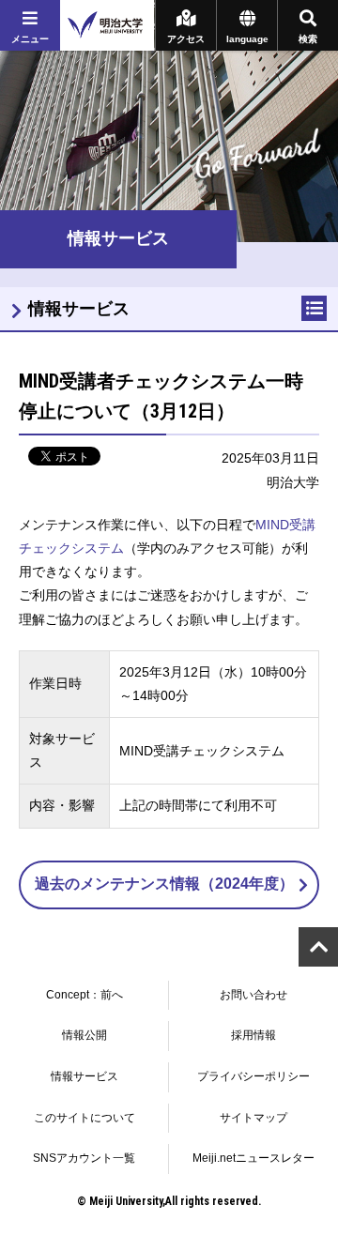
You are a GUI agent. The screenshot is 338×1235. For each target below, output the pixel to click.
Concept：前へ (84, 994)
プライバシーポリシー (253, 1076)
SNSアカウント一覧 (84, 1158)
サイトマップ (253, 1117)
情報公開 (84, 1035)
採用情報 (253, 1035)
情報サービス (79, 308)
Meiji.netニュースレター (253, 1158)
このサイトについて (84, 1117)
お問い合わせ (253, 994)
